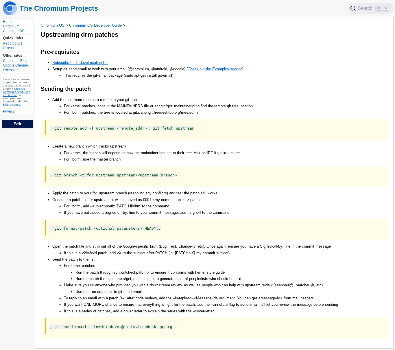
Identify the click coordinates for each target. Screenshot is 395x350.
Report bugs (12, 44)
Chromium (11, 26)
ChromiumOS (13, 31)
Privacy (8, 112)
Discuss (9, 48)
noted (7, 82)
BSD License (11, 104)
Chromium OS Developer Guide (95, 25)
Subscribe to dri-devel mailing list (80, 62)
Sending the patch (66, 89)
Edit (17, 123)
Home (7, 22)
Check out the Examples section (215, 69)
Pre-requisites (60, 52)
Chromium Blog (15, 61)
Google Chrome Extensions (15, 68)
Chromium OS (52, 25)
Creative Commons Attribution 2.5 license (16, 92)
